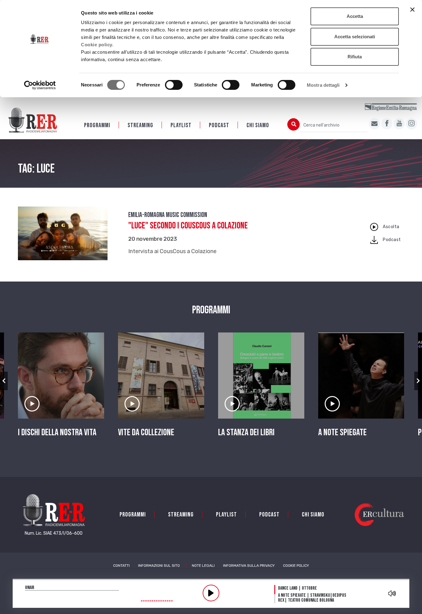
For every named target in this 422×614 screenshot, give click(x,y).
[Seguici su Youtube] (399, 123)
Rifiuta (355, 56)
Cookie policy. (97, 44)
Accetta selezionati (354, 36)
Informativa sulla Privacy (249, 565)
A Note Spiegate (342, 432)
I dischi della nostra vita (57, 432)
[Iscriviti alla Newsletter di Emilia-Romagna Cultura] (374, 123)
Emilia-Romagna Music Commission (167, 215)
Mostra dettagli (323, 85)
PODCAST (219, 125)
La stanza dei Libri (246, 432)
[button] (4, 381)
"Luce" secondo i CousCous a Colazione (188, 225)
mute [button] (392, 593)
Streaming (140, 125)
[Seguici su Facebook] (386, 123)
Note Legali (203, 565)
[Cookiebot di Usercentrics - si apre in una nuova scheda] (40, 85)
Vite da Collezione (146, 432)
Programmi (97, 125)
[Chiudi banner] (412, 9)
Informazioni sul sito (159, 565)
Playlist (181, 125)
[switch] (174, 85)
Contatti (121, 565)
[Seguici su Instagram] (411, 123)
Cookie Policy (296, 565)
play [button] (211, 593)
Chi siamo (258, 125)
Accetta (355, 16)
